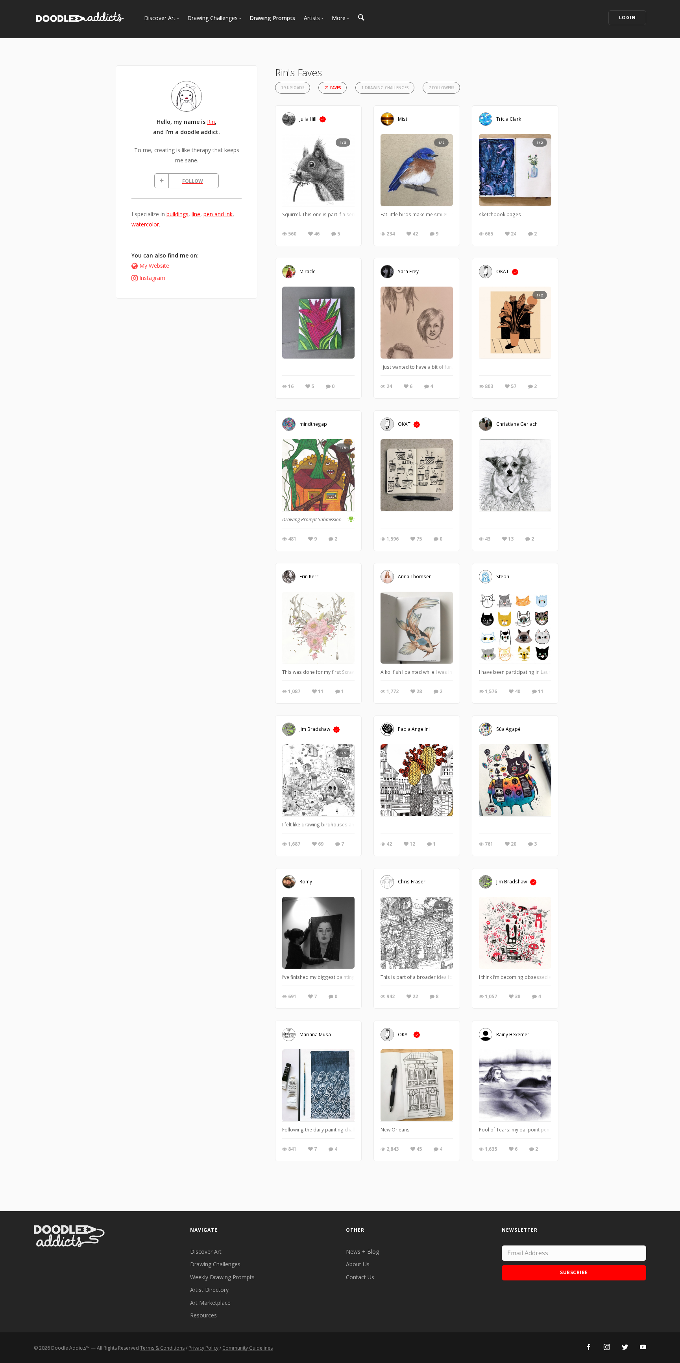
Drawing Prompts (272, 18)
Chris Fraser (411, 881)
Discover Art (206, 1251)
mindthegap (313, 424)
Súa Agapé (508, 729)
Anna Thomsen (415, 576)
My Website (154, 265)
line (196, 214)
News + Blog (362, 1251)
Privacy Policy (203, 1348)
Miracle (307, 271)
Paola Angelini (414, 729)
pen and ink (218, 214)
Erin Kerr (308, 576)
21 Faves (332, 87)
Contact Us (360, 1277)
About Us (358, 1264)
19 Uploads (292, 87)
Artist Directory (209, 1289)
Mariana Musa (315, 1034)
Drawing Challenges (215, 1264)
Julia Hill (307, 119)
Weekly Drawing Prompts (222, 1277)
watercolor (145, 224)
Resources (203, 1315)
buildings (177, 214)
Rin (211, 121)
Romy (305, 881)
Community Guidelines (247, 1348)
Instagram (152, 277)
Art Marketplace (210, 1302)
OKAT (502, 271)
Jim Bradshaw (314, 729)
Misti (403, 119)
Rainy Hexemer (512, 1034)
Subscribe (574, 1272)
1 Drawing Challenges (384, 87)
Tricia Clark (508, 119)
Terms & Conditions (162, 1348)
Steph (502, 576)
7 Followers (441, 87)
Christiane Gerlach (517, 424)
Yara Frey (408, 271)
